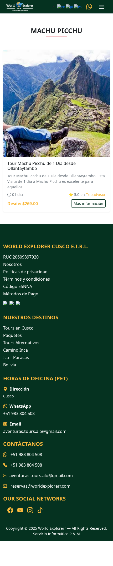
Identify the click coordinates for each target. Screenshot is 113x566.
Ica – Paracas (16, 357)
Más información (88, 203)
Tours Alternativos (21, 343)
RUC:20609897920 (21, 257)
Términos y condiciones (26, 279)
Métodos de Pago (20, 294)
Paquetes (12, 335)
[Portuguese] (70, 6)
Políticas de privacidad (25, 272)
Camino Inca (15, 350)
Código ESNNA (17, 286)
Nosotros (12, 264)
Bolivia (9, 365)
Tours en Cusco (18, 328)
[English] (61, 6)
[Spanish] (78, 6)
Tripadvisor (96, 194)
